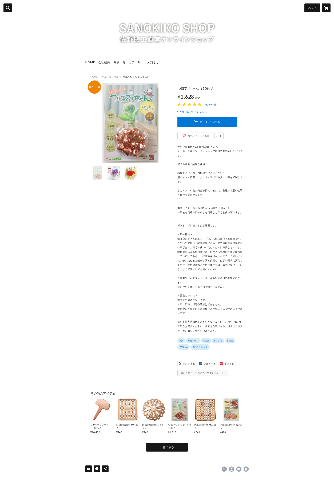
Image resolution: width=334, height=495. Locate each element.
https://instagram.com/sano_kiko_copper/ (231, 469)
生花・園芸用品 (110, 76)
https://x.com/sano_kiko (224, 469)
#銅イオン (193, 340)
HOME (90, 62)
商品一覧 (119, 62)
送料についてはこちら (194, 111)
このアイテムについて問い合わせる (204, 372)
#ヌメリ (218, 340)
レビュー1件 (210, 104)
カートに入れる (210, 121)
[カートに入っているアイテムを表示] (326, 7)
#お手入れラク (200, 347)
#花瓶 (230, 340)
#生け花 (184, 347)
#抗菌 (206, 340)
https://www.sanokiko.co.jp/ (246, 469)
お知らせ (153, 62)
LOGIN (312, 7)
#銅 (181, 340)
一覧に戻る (167, 447)
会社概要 (104, 62)
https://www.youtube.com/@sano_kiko (238, 469)
